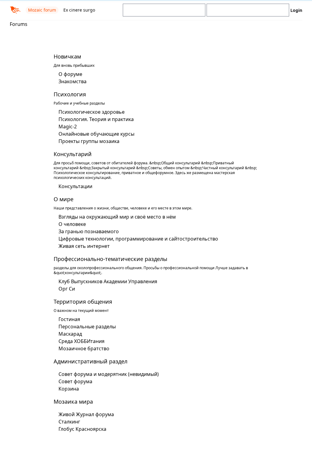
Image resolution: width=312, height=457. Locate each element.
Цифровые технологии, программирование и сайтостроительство (136, 238)
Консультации (73, 186)
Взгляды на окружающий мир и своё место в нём (115, 216)
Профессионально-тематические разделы (108, 258)
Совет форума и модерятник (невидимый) (106, 374)
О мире (61, 199)
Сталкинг (67, 421)
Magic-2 (65, 126)
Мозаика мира (71, 401)
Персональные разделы (85, 326)
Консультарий (70, 154)
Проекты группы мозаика (86, 141)
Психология (67, 94)
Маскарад (68, 333)
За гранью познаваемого (86, 231)
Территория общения (80, 301)
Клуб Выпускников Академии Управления (105, 281)
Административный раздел (88, 361)
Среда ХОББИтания (79, 341)
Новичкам (65, 56)
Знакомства (70, 81)
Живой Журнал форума (84, 414)
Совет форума (73, 381)
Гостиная (67, 319)
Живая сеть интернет (82, 246)
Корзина (66, 388)
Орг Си (64, 288)
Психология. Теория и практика (94, 119)
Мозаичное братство (81, 348)
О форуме (68, 74)
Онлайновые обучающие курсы (94, 133)
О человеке (70, 224)
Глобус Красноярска (80, 429)
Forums (18, 24)
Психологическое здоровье (89, 112)
